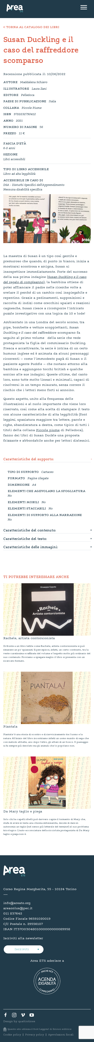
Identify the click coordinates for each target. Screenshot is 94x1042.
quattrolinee (26, 1021)
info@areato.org (16, 903)
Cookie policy (12, 1034)
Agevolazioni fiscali (60, 1034)
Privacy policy (34, 1034)
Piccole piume (48, 430)
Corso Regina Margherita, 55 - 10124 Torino (40, 889)
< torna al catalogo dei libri (31, 27)
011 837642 (12, 914)
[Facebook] (5, 1016)
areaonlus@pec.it (17, 908)
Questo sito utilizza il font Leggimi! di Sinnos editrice (39, 1029)
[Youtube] (32, 1016)
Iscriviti (22, 949)
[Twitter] (14, 1016)
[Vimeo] (23, 1016)
